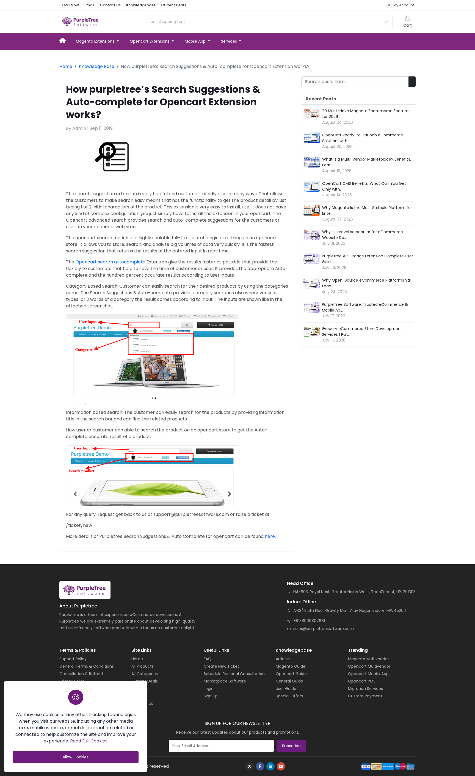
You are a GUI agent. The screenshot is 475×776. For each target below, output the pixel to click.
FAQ (207, 659)
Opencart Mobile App (368, 673)
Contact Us (110, 5)
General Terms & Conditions (86, 666)
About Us (139, 688)
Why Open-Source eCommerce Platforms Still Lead (367, 283)
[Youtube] (281, 766)
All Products (142, 666)
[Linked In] (270, 766)
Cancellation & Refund (81, 673)
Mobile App (196, 41)
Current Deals (173, 5)
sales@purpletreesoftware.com (323, 628)
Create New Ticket (221, 666)
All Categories (144, 673)
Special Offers (289, 696)
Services (229, 41)
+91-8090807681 (309, 620)
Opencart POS (361, 681)
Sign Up (211, 696)
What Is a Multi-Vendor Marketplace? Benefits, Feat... (366, 162)
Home (64, 40)
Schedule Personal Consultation (234, 673)
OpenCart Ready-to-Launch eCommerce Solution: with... (362, 138)
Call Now (70, 5)
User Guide (286, 688)
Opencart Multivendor (369, 666)
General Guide (289, 681)
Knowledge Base (96, 66)
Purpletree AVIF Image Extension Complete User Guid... (367, 259)
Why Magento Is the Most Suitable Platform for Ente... (367, 210)
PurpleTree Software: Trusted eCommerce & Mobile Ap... (365, 307)
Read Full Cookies (88, 741)
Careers (139, 696)
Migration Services (365, 688)
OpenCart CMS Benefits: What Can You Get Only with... (364, 186)
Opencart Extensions (150, 41)
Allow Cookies (76, 757)
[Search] (386, 21)
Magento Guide (290, 666)
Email (89, 5)
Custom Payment (365, 696)
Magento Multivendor (368, 659)
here (270, 536)
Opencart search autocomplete (110, 262)
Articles (283, 659)
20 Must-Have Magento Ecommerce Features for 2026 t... (366, 113)
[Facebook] (260, 766)
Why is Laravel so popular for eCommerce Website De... (362, 234)
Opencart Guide (291, 673)
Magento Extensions (95, 41)
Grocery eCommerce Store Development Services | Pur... (362, 331)
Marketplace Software (225, 681)
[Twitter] (249, 766)
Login (209, 688)
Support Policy (73, 659)
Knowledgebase (141, 5)
